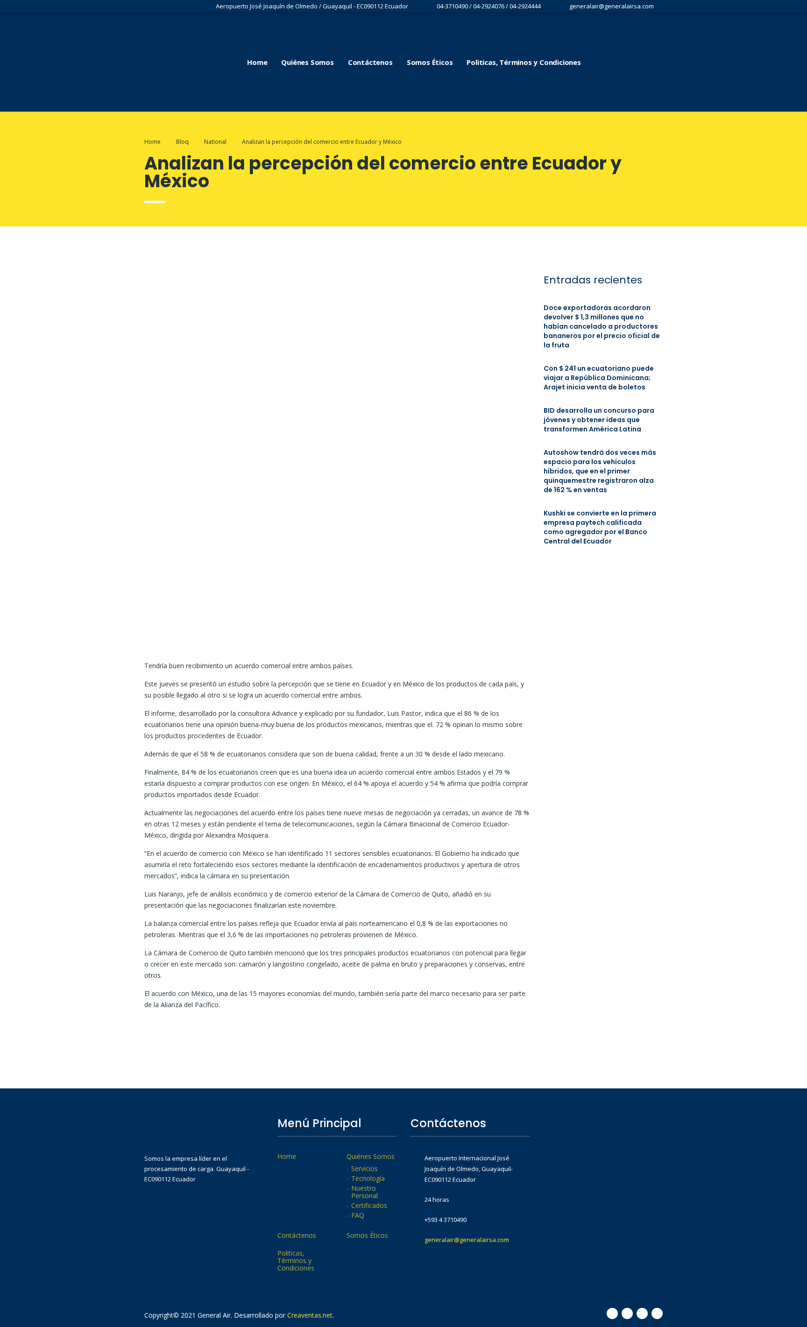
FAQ (357, 1215)
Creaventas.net (310, 1315)
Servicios (364, 1168)
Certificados (369, 1205)
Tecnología (368, 1178)
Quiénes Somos (307, 62)
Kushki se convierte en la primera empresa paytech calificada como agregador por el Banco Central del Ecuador (600, 527)
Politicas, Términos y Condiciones (523, 62)
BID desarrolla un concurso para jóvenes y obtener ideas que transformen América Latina (599, 420)
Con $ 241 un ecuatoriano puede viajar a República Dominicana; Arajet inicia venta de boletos (599, 378)
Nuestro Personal (364, 1192)
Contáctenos (370, 62)
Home (257, 62)
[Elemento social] (607, 62)
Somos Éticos (430, 62)
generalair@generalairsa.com (467, 1239)
